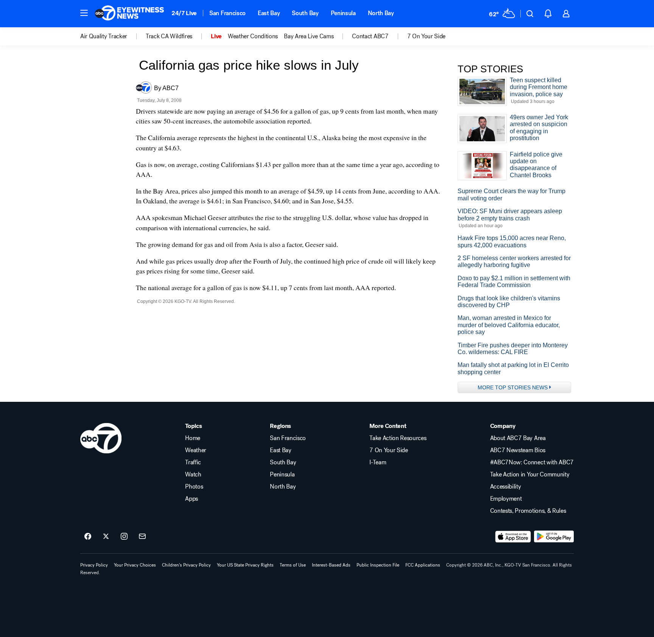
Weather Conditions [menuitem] (253, 36)
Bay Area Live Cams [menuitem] (308, 36)
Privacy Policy (94, 565)
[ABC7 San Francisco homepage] (129, 13)
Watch (193, 475)
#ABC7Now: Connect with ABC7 (532, 462)
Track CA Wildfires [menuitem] (169, 36)
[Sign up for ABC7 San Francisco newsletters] (142, 536)
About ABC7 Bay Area (518, 438)
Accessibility (505, 487)
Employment (506, 499)
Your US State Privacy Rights (245, 565)
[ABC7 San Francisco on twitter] (106, 536)
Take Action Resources (397, 438)
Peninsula (343, 13)
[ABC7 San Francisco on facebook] (87, 536)
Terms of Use (293, 565)
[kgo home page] (100, 438)
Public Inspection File (378, 565)
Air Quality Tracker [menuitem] (103, 36)
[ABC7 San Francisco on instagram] (124, 536)
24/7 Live (184, 13)
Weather (195, 450)
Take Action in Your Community (530, 475)
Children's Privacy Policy (186, 565)
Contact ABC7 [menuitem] (370, 36)
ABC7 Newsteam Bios (517, 450)
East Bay (269, 13)
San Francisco (227, 13)
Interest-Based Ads (331, 565)
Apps (191, 499)
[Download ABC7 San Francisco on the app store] (513, 537)
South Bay (305, 13)
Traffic (193, 462)
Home (192, 438)
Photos (194, 487)
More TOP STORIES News (513, 387)
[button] (84, 12)
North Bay (381, 13)
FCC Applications (422, 565)
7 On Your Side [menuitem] (426, 36)
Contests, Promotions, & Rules (528, 511)
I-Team (377, 462)
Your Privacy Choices (135, 565)
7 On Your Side (388, 450)
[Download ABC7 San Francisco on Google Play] (554, 537)
